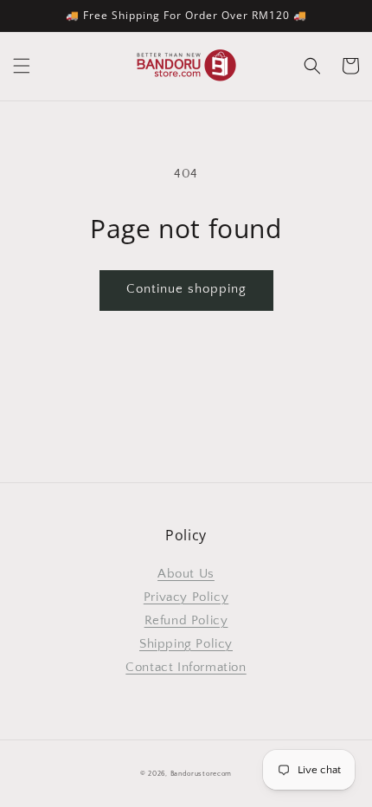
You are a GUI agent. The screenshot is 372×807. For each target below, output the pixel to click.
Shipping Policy (186, 643)
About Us (186, 573)
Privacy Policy (186, 597)
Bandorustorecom (201, 774)
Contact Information (185, 667)
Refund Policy (186, 620)
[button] (22, 66)
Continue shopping (186, 288)
